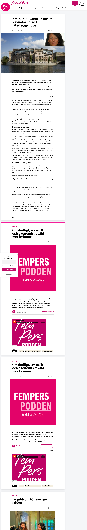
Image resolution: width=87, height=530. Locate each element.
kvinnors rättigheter (36, 351)
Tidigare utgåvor (60, 8)
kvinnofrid (27, 351)
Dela (51, 96)
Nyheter (16, 8)
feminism (22, 351)
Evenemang (52, 8)
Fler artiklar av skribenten (46, 311)
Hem (12, 8)
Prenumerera (75, 3)
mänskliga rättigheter (47, 351)
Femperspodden (37, 8)
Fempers (18, 311)
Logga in (83, 3)
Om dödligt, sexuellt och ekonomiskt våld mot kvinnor (28, 234)
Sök (85, 8)
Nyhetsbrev (68, 8)
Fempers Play (45, 8)
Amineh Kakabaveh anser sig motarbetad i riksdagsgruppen (32, 22)
